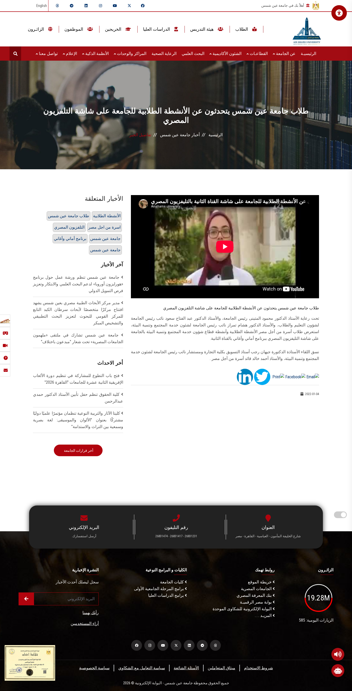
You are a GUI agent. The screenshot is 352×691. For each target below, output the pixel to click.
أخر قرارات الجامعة (78, 450)
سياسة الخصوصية (94, 667)
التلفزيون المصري (69, 227)
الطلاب (242, 29)
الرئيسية (215, 134)
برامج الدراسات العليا (166, 595)
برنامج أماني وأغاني (70, 238)
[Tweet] (262, 376)
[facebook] (142, 5)
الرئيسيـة (308, 53)
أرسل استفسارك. (84, 536)
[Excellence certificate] (30, 662)
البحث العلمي (193, 53)
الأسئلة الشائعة (186, 667)
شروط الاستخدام (258, 667)
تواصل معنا (48, 53)
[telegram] (71, 5)
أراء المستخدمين (85, 623)
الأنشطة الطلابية (107, 215)
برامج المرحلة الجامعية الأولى (159, 588)
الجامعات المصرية (257, 588)
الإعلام (71, 53)
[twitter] (129, 5)
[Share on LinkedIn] (245, 376)
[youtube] (115, 5)
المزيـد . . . (264, 615)
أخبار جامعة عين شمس (180, 134)
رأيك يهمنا (90, 612)
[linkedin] (86, 5)
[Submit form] (26, 598)
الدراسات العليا (157, 29)
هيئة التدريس (202, 29)
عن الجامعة (285, 53)
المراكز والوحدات (131, 53)
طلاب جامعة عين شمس (68, 215)
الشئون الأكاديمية (226, 53)
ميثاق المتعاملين (221, 667)
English (41, 6)
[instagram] (100, 5)
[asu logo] (307, 29)
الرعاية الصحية (164, 53)
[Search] (15, 53)
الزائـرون (36, 29)
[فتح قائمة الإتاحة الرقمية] (339, 13)
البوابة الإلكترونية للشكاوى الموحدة (243, 608)
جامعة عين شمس (105, 238)
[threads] (57, 5)
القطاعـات (258, 53)
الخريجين (113, 29)
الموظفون (74, 29)
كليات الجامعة (172, 582)
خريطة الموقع (260, 582)
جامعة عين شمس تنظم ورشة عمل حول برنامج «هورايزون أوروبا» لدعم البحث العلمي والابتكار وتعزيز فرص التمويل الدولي (78, 284)
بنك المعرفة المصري (255, 595)
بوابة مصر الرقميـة (256, 602)
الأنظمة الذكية (96, 53)
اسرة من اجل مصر (104, 227)
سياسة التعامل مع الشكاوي (141, 667)
